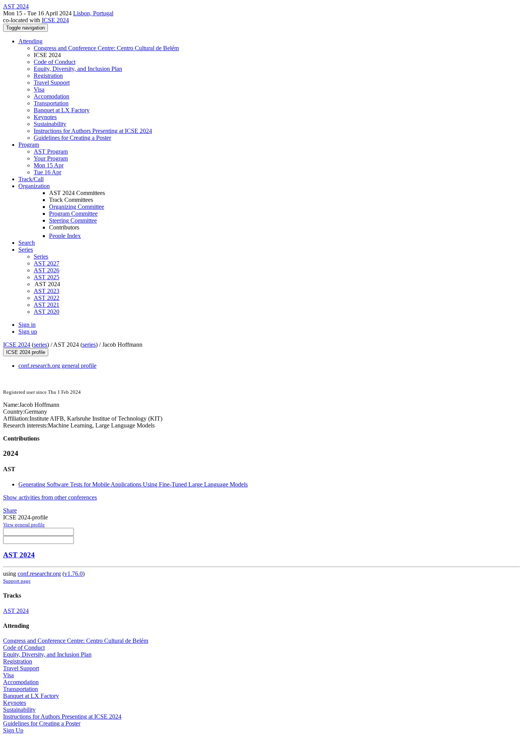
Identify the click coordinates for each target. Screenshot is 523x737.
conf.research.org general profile (57, 365)
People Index (65, 236)
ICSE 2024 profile (25, 352)
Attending (30, 41)
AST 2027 (46, 263)
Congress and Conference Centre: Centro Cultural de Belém (106, 48)
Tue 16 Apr (47, 172)
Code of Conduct (54, 62)
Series (41, 256)
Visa (39, 89)
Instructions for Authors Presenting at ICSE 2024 (93, 131)
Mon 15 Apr (49, 165)
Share (10, 510)
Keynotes (45, 117)
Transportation (51, 103)
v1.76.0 (73, 573)
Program (28, 144)
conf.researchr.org (39, 573)
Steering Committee (73, 220)
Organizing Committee (76, 206)
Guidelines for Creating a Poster (72, 137)
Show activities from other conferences (50, 497)
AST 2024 (19, 555)
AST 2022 (46, 298)
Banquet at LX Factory (62, 110)
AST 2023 (46, 291)
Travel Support (52, 82)
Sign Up (13, 730)
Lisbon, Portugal (93, 13)
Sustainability (50, 124)
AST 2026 (46, 270)
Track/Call (31, 179)
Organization (34, 186)
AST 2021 (46, 304)
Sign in (27, 324)
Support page (17, 581)
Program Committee (73, 213)
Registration (48, 75)
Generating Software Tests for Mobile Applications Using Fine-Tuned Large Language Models (133, 484)
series (40, 344)
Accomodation (51, 96)
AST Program (51, 151)
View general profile (24, 524)
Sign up (27, 331)
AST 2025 (46, 277)
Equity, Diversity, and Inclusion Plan (78, 69)
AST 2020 (46, 311)
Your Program (51, 158)
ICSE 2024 (55, 20)
